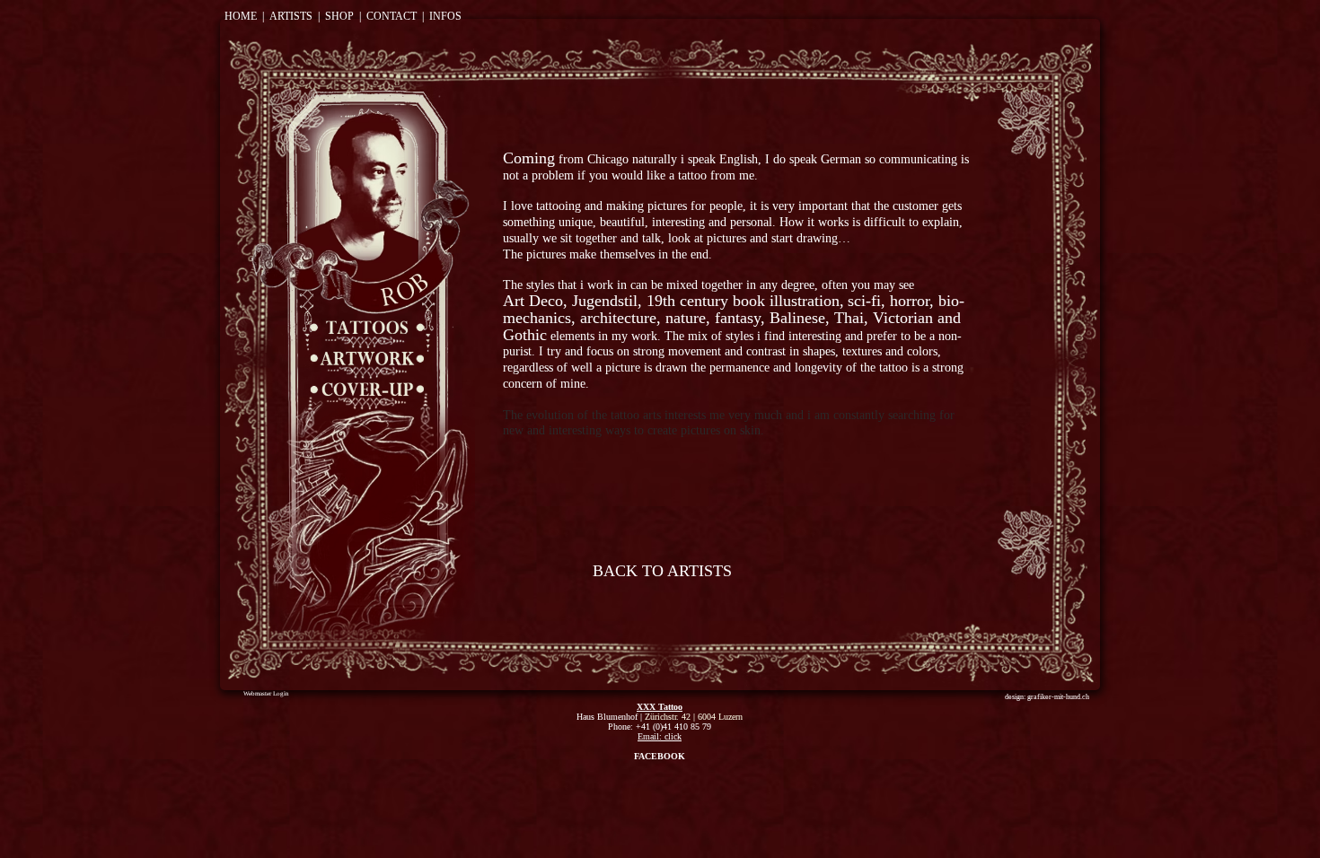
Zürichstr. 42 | (671, 717)
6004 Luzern (720, 717)
